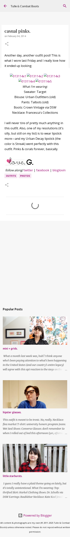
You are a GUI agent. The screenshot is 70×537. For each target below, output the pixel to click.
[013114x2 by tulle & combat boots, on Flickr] (35, 76)
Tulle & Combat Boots (24, 6)
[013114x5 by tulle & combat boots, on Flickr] (43, 81)
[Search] (65, 5)
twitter (28, 170)
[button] (6, 44)
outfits (11, 175)
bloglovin (59, 170)
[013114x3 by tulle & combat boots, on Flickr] (52, 76)
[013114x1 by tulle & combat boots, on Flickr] (18, 76)
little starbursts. (12, 476)
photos (25, 175)
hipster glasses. (12, 412)
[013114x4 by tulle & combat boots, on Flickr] (26, 81)
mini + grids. (10, 348)
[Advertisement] (35, 261)
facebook (42, 170)
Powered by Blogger (37, 515)
